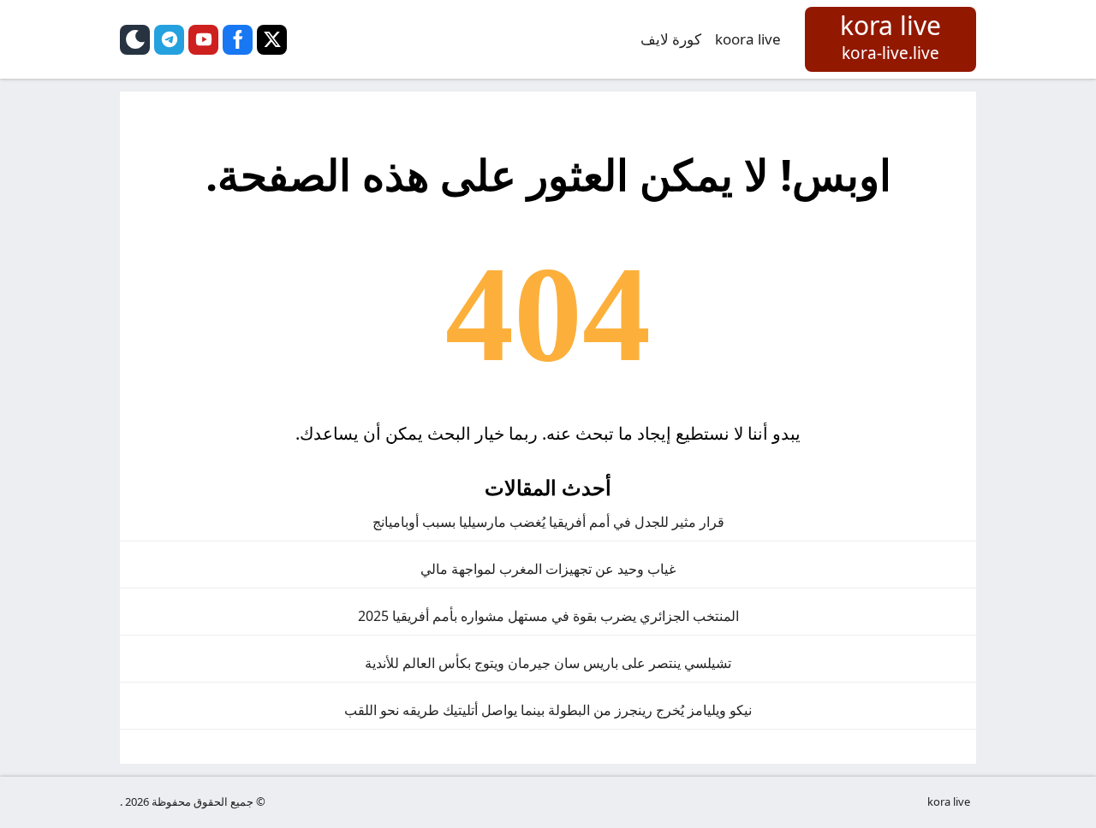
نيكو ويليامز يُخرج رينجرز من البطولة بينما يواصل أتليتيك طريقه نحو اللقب (548, 710)
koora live (748, 39)
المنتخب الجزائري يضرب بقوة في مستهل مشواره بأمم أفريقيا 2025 (548, 615)
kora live (948, 801)
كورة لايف (670, 39)
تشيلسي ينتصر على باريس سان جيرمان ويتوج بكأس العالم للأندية (548, 663)
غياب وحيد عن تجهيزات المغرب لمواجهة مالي (548, 568)
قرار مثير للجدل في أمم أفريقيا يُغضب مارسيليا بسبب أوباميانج (548, 521)
